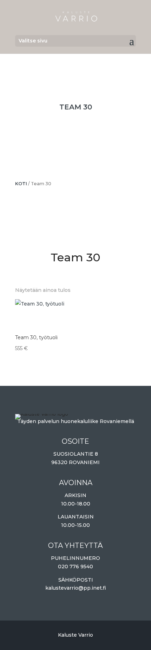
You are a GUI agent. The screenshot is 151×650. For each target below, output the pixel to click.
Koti (21, 183)
